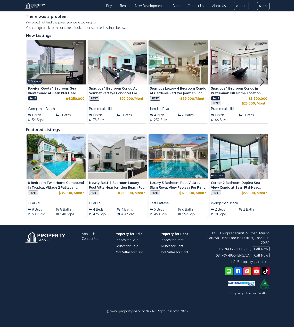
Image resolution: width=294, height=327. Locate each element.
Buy (109, 5)
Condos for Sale (126, 240)
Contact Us (196, 5)
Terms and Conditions (258, 293)
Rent (123, 5)
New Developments (149, 5)
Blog (176, 5)
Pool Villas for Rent (174, 252)
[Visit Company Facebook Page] (238, 271)
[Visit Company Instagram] (247, 271)
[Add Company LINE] (229, 271)
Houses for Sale (126, 246)
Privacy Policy (236, 293)
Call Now (261, 249)
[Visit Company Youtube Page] (256, 271)
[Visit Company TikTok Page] (266, 271)
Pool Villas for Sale (129, 252)
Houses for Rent (171, 246)
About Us (219, 5)
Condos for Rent (172, 240)
